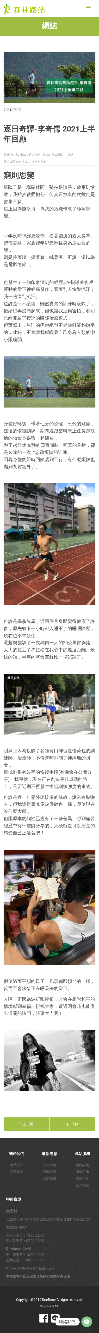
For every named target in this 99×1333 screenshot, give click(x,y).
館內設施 (82, 1165)
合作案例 (82, 1185)
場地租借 (82, 1172)
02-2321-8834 (17, 1227)
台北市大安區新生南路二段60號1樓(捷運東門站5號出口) (48, 1219)
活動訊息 (49, 1172)
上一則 (27, 1124)
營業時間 (16, 1172)
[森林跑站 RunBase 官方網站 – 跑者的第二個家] (27, 8)
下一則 (71, 1124)
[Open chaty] (86, 1322)
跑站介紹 (16, 1165)
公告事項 (49, 1165)
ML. (57, 1306)
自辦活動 (82, 1178)
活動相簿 (49, 1178)
